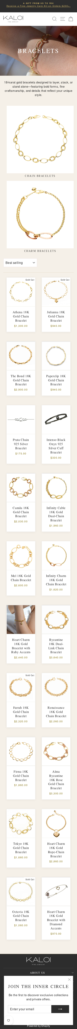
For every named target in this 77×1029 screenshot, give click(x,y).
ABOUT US (37, 972)
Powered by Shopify (38, 1025)
